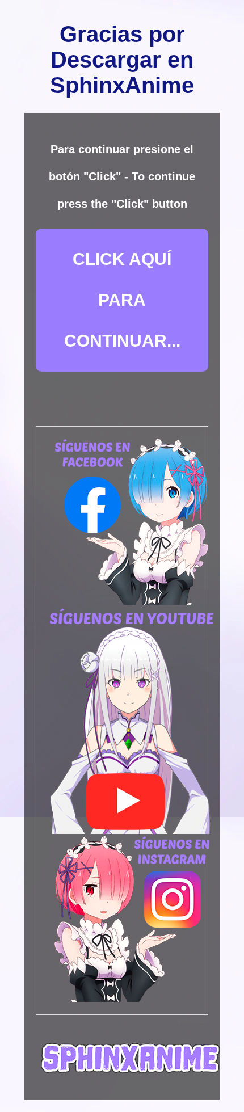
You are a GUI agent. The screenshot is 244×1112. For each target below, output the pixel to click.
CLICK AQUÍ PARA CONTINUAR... (122, 300)
